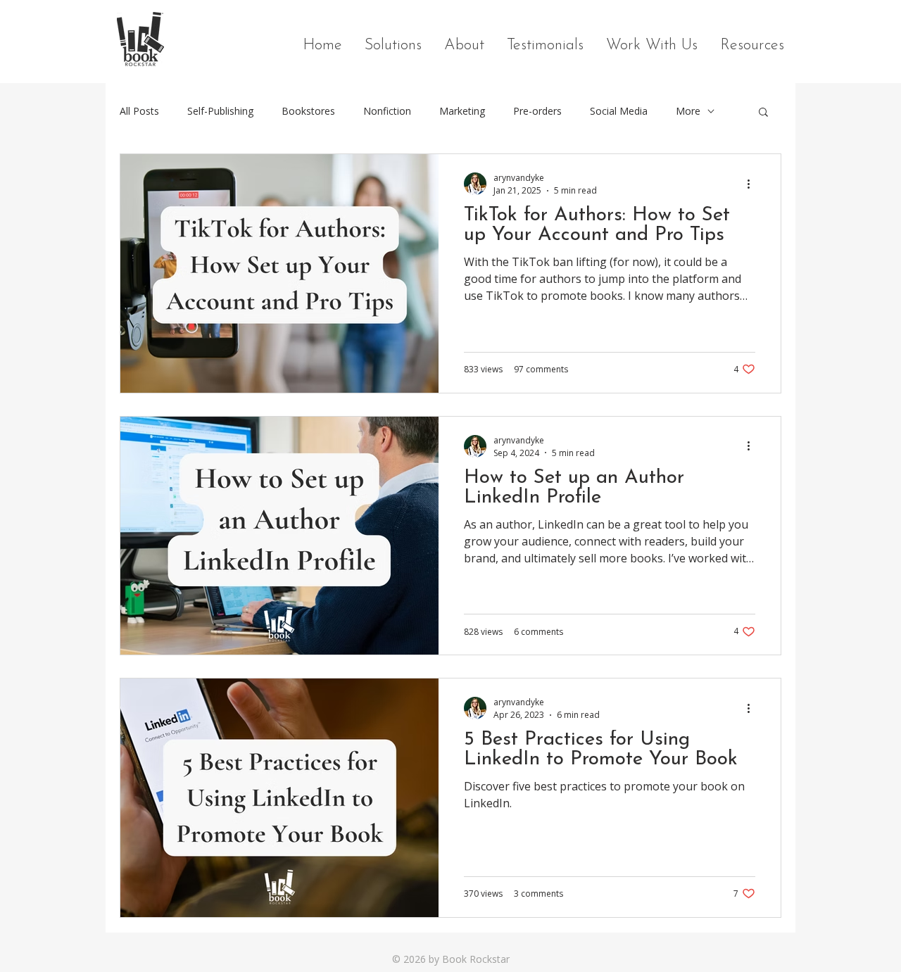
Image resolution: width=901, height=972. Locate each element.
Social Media (619, 111)
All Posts (139, 111)
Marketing (462, 111)
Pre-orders (537, 111)
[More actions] (753, 183)
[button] (763, 113)
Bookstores (308, 111)
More (688, 111)
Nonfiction (387, 111)
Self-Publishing (220, 111)
